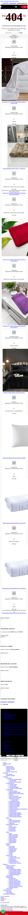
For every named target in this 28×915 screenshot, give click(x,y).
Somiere (11, 852)
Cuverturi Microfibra (14, 787)
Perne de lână (12, 828)
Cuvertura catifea (13, 784)
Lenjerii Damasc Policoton (15, 870)
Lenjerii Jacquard (13, 807)
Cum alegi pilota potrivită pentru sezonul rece (13, 729)
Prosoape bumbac (10, 767)
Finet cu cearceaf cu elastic (15, 797)
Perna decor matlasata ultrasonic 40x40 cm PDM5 (14, 458)
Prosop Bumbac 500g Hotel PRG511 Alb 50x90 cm (14, 588)
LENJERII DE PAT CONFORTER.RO (8, 751)
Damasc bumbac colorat (14, 792)
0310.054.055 (5, 3)
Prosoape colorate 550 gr (14, 882)
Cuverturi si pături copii (14, 821)
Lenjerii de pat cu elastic (14, 802)
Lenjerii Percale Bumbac (14, 872)
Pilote (7, 832)
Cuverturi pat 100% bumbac (15, 788)
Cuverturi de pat (10, 783)
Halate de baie (9, 766)
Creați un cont (4, 905)
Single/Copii (15, 799)
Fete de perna (12, 829)
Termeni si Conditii (7, 749)
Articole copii (9, 855)
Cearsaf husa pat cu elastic (15, 781)
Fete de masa (9, 774)
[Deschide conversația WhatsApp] (3, 912)
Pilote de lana (12, 838)
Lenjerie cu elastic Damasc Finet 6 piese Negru (14, 392)
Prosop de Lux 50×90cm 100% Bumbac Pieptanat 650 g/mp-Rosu (14, 260)
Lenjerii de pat (9, 789)
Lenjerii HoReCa (10, 868)
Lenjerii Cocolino (13, 790)
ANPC (5, 712)
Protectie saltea (12, 850)
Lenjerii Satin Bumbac (14, 874)
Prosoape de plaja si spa (11, 771)
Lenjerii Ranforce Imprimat (15, 816)
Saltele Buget (12, 851)
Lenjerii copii (12, 859)
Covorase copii (12, 856)
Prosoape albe (12, 878)
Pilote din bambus (13, 837)
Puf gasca (8, 843)
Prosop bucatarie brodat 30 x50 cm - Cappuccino (14, 168)
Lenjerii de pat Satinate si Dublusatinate (18, 809)
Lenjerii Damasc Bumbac (15, 869)
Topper (10, 854)
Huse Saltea (12, 846)
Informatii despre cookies (9, 716)
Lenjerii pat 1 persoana (14, 798)
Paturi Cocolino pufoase (14, 820)
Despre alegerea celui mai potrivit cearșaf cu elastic (14, 724)
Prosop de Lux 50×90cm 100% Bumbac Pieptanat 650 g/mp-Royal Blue (14, 193)
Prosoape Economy (13, 879)
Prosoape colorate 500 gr (14, 881)
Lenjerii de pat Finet (13, 796)
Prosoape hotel (9, 877)
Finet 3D (11, 794)
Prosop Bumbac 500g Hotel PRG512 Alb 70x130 (14, 523)
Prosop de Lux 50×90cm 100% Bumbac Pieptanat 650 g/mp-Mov (14, 326)
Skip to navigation (5, 1)
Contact (5, 747)
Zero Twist (8, 891)
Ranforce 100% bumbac (14, 815)
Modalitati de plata (7, 717)
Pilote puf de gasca (13, 836)
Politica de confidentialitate (9, 718)
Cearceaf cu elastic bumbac (15, 779)
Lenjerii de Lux (12, 811)
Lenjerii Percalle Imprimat (15, 812)
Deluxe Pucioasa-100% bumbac (16, 793)
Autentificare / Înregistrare (9, 893)
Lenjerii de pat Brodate (14, 803)
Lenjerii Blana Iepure (14, 801)
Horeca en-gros (9, 866)
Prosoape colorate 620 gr (14, 883)
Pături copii (11, 823)
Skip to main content (13, 1)
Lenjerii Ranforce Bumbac (15, 873)
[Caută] (12, 6)
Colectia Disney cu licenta (15, 863)
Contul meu (6, 745)
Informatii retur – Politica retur (10, 714)
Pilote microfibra (13, 839)
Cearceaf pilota (12, 780)
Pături (7, 818)
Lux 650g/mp (9, 892)
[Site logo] (4, 6)
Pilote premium (12, 841)
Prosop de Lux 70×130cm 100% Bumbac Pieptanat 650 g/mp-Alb (14, 102)
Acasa (4, 742)
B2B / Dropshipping (8, 741)
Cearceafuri (9, 778)
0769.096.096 (13, 3)
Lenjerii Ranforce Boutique (15, 814)
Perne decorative (13, 827)
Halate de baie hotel (10, 865)
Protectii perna (12, 830)
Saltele (7, 845)
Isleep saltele (12, 847)
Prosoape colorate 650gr (14, 884)
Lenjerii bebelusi (13, 860)
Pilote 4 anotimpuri (13, 834)
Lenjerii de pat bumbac (14, 805)
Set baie (8, 770)
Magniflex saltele (13, 848)
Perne (10, 825)
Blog (4, 744)
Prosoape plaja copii (13, 861)
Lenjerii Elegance (13, 810)
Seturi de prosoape (10, 769)
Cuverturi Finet (12, 785)
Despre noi (5, 746)
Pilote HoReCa (12, 842)
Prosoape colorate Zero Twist (15, 886)
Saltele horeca (9, 888)
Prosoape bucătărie (10, 775)
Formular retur (6, 713)
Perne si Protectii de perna (12, 824)
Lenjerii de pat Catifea (14, 806)
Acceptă (11, 910)
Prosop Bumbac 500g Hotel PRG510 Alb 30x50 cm (14, 613)
